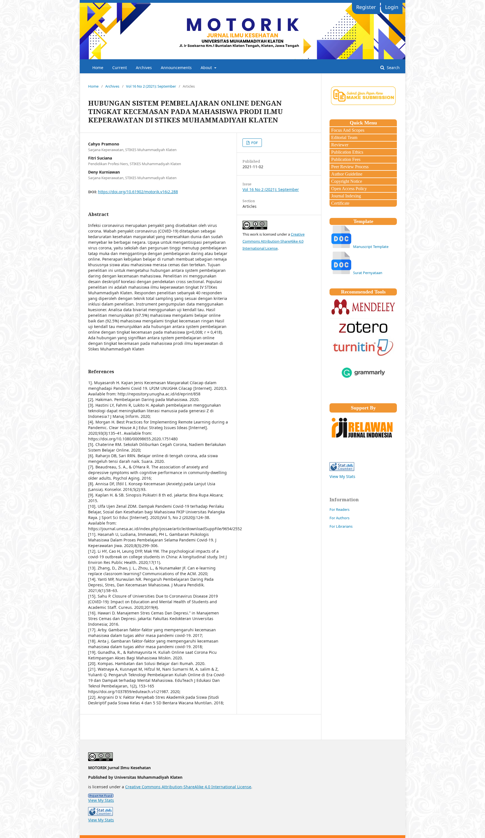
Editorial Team (343, 137)
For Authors (339, 517)
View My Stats (342, 476)
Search (393, 67)
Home (97, 67)
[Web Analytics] (242, 796)
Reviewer (339, 144)
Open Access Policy (348, 188)
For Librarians (341, 526)
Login (391, 7)
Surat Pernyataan (367, 272)
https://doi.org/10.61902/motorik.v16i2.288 (138, 191)
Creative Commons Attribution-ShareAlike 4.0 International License (273, 241)
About (207, 67)
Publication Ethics (346, 152)
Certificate (339, 203)
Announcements (176, 67)
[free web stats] (342, 469)
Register (366, 7)
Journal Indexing (345, 195)
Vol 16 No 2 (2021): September (151, 86)
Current (119, 67)
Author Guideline (346, 174)
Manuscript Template (370, 246)
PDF (254, 142)
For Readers (339, 509)
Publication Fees (345, 159)
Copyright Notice (346, 181)
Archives (144, 67)
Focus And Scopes (347, 130)
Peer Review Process (349, 166)
